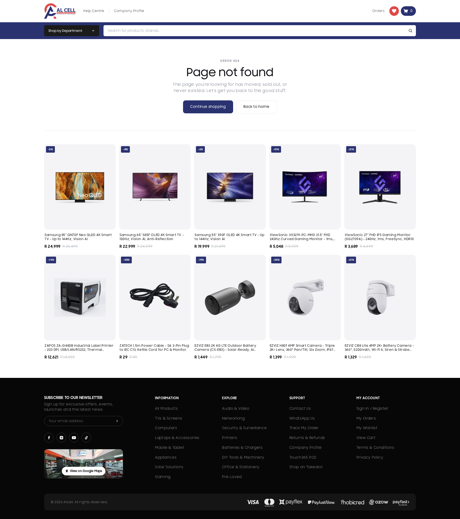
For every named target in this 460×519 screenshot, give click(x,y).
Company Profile (129, 11)
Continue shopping (208, 106)
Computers (166, 428)
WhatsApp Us (302, 418)
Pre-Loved (232, 477)
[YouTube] (74, 437)
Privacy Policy (369, 457)
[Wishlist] (394, 11)
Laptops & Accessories (177, 438)
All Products (166, 408)
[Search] (411, 30)
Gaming (163, 477)
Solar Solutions (169, 467)
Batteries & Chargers (242, 447)
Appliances (166, 457)
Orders (378, 11)
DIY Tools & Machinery (243, 457)
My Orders (366, 418)
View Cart (365, 438)
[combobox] (255, 30)
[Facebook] (49, 437)
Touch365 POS (302, 457)
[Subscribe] (117, 421)
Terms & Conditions (375, 447)
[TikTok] (86, 437)
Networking (233, 418)
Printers (229, 438)
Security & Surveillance (244, 428)
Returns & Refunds (307, 438)
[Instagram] (61, 437)
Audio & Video (235, 408)
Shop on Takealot (306, 467)
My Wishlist (367, 428)
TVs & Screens (168, 418)
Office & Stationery (240, 467)
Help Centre (93, 11)
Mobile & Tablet (169, 447)
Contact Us (300, 408)
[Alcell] (59, 11)
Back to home (256, 106)
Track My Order (304, 428)
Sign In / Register (372, 408)
